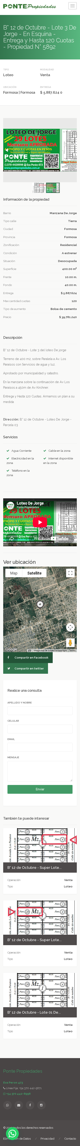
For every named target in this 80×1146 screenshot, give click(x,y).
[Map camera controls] (70, 627)
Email (11, 739)
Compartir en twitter (29, 668)
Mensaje (13, 757)
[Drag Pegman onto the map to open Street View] (70, 642)
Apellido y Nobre (19, 702)
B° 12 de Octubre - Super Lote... (34, 867)
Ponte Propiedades (22, 1071)
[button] (7, 150)
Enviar (40, 789)
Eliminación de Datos (17, 1138)
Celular (13, 720)
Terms (72, 650)
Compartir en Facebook (31, 657)
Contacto (70, 1138)
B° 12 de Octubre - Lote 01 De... (34, 1012)
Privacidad (47, 1138)
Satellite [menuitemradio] (34, 573)
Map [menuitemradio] (13, 573)
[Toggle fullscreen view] (70, 573)
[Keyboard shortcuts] (29, 650)
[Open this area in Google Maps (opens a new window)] (11, 649)
